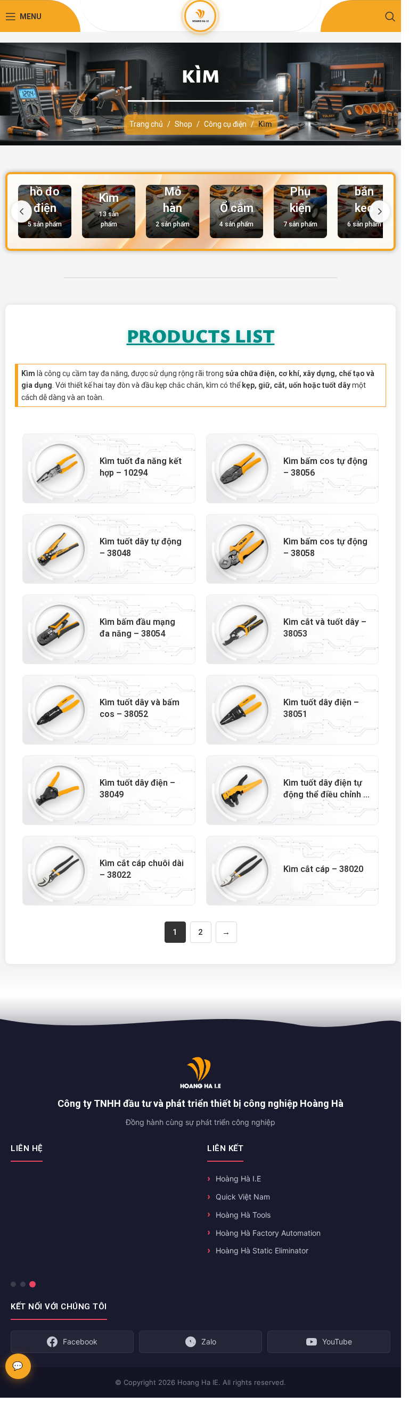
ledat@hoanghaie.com (65, 1244)
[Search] (390, 16)
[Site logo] (200, 15)
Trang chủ (146, 124)
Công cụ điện (225, 124)
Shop (183, 124)
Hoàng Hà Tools (243, 1214)
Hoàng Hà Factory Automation (268, 1232)
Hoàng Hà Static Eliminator (262, 1250)
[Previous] (21, 211)
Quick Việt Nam (243, 1196)
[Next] (379, 211)
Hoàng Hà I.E (238, 1178)
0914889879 (50, 1223)
